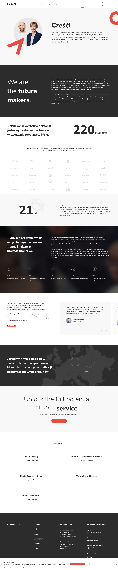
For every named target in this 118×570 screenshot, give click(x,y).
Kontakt (96, 4)
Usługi (48, 4)
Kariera (75, 4)
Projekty (39, 4)
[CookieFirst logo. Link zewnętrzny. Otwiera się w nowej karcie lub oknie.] (1, 560)
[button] (101, 329)
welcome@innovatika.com (94, 532)
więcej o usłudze (31, 460)
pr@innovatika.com (92, 548)
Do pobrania (65, 4)
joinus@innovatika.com (93, 540)
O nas (82, 4)
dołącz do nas (11, 325)
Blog (55, 4)
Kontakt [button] (59, 421)
